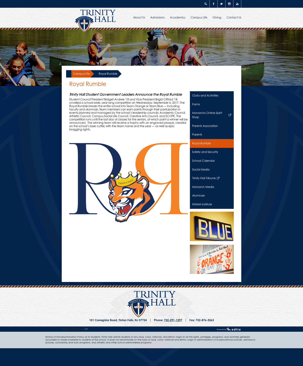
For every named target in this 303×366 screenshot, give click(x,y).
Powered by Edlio (229, 329)
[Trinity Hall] (151, 304)
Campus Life (81, 73)
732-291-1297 (173, 320)
